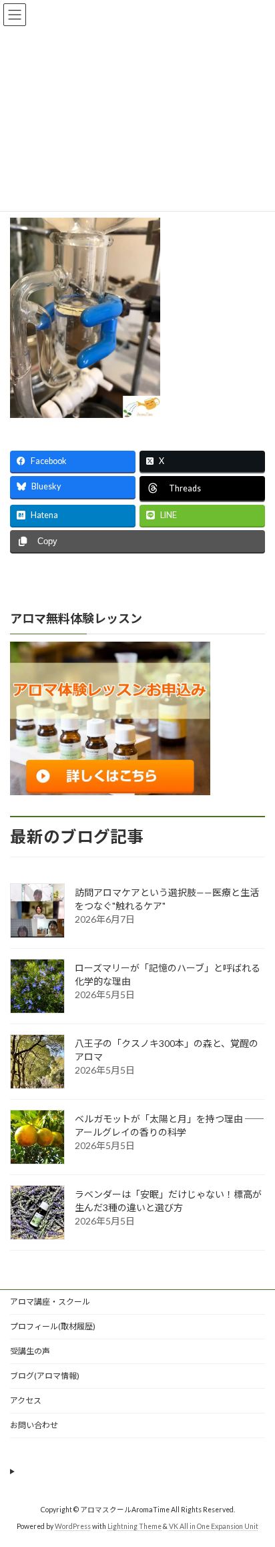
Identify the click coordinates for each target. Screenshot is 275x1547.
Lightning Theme (134, 1526)
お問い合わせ (34, 1425)
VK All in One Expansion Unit (213, 1526)
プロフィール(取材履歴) (52, 1326)
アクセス (25, 1400)
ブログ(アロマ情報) (44, 1376)
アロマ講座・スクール (50, 1302)
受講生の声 (30, 1351)
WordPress (73, 1526)
